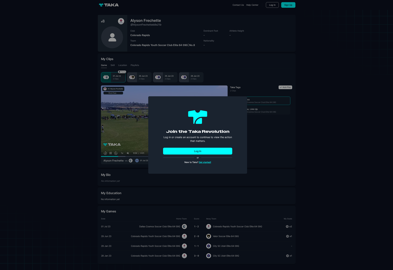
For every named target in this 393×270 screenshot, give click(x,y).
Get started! (205, 162)
